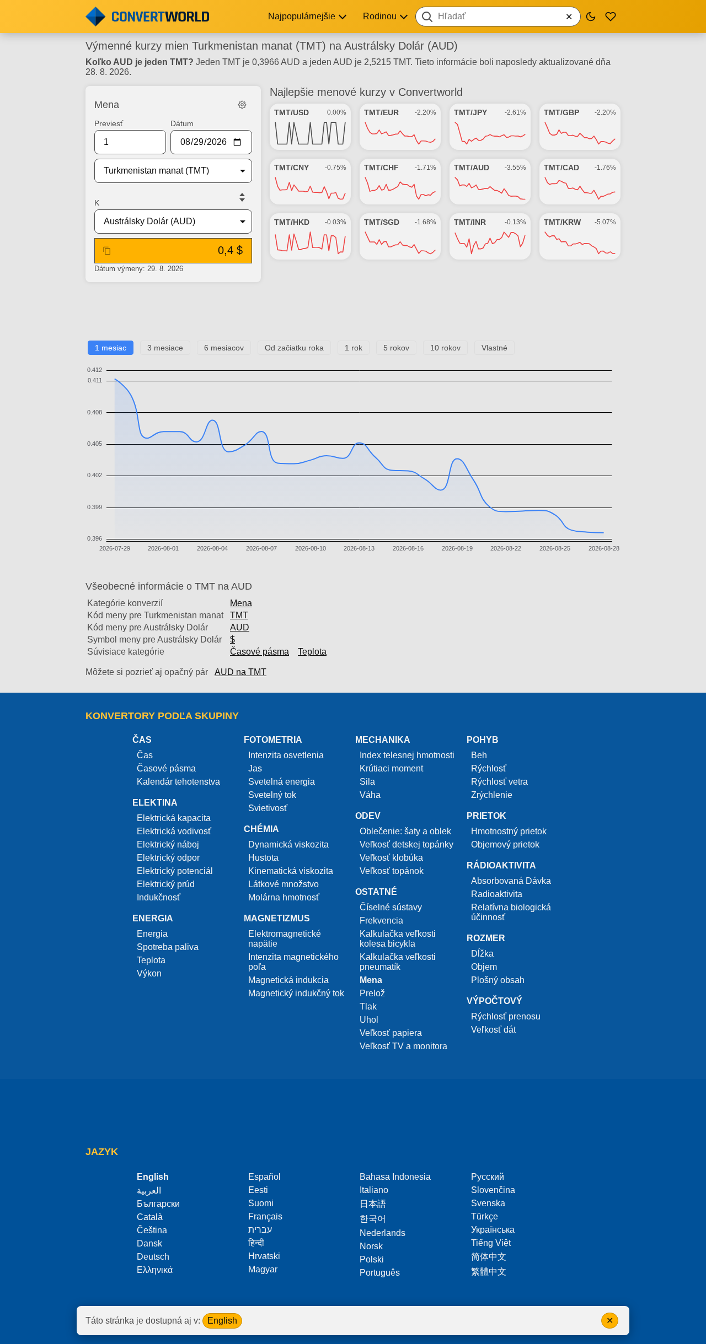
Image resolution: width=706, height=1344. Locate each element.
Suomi (261, 1203)
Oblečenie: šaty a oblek (405, 831)
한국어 (373, 1218)
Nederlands (382, 1233)
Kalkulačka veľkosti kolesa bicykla (398, 938)
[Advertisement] (353, 316)
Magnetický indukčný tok (296, 993)
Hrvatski (264, 1256)
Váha (370, 795)
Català (150, 1217)
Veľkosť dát (493, 1029)
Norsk (371, 1246)
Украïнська (493, 1229)
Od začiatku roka (294, 347)
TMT (239, 615)
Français (265, 1216)
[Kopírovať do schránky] (107, 251)
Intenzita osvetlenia (286, 755)
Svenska (488, 1203)
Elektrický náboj (168, 844)
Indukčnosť (158, 897)
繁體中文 (488, 1271)
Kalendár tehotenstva (178, 781)
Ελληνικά (155, 1270)
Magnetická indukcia (288, 980)
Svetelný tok (272, 795)
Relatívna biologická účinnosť (511, 912)
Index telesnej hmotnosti (407, 755)
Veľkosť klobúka (391, 857)
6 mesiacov (224, 347)
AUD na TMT (240, 672)
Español (264, 1176)
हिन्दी (256, 1243)
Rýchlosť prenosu (506, 1016)
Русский (487, 1176)
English (222, 1320)
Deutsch (153, 1256)
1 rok (353, 347)
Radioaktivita (496, 894)
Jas (255, 768)
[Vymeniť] (242, 197)
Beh (479, 755)
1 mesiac (110, 347)
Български (158, 1203)
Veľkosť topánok (392, 871)
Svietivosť (267, 808)
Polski (372, 1259)
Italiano (374, 1190)
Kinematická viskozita (290, 871)
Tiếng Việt (491, 1243)
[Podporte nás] (611, 16)
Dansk (149, 1243)
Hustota (263, 857)
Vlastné (494, 347)
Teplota (312, 651)
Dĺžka (482, 953)
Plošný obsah (498, 980)
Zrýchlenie (491, 795)
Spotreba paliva (168, 947)
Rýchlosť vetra (499, 781)
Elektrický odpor (168, 857)
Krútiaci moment (391, 768)
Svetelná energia (281, 781)
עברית (260, 1229)
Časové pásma (259, 651)
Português (380, 1272)
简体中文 (488, 1256)
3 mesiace (165, 347)
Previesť (108, 123)
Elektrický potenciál (175, 871)
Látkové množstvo (283, 884)
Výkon (149, 973)
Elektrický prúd (166, 884)
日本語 (373, 1203)
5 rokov (396, 347)
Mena (241, 603)
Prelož (372, 993)
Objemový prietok (505, 844)
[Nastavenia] (242, 105)
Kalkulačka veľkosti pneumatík (398, 961)
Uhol (369, 1019)
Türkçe (484, 1216)
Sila (367, 781)
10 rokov (445, 347)
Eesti (258, 1190)
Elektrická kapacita (174, 818)
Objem (484, 966)
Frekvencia (381, 920)
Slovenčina (493, 1190)
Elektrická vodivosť (174, 831)
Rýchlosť (488, 768)
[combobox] (498, 16)
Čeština (152, 1230)
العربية (149, 1190)
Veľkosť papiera (391, 1033)
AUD (239, 627)
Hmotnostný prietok (509, 831)
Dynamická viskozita (288, 844)
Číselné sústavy (391, 907)
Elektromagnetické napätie (284, 938)
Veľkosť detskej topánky (406, 844)
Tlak (368, 1006)
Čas (145, 755)
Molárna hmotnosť (283, 897)
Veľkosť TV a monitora (403, 1046)
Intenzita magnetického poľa (293, 961)
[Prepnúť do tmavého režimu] (591, 16)
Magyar (262, 1269)
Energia (152, 933)
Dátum (182, 123)
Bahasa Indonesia (395, 1176)
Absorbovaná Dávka (511, 881)
